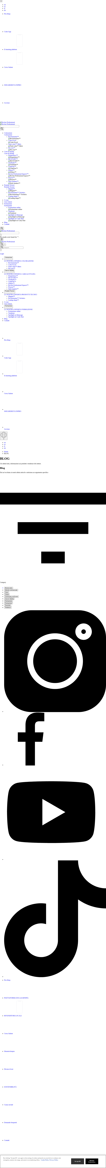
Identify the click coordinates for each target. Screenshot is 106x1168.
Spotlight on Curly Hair (16, 219)
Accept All (78, 1161)
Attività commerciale (11, 590)
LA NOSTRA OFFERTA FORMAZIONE (18, 309)
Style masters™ (13, 181)
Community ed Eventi (11, 596)
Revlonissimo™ (13, 137)
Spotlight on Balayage (15, 215)
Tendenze (11, 211)
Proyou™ (11, 178)
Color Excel (12, 140)
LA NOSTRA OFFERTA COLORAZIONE (19, 261)
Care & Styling (9, 153)
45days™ (11, 170)
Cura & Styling (9, 599)
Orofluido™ (12, 163)
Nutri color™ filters (14, 144)
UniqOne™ (12, 166)
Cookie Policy (45, 1160)
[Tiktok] (55, 919)
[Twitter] (55, 813)
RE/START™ (13, 159)
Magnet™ (11, 189)
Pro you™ (11, 148)
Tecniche (7, 605)
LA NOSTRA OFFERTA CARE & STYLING (19, 274)
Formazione (8, 205)
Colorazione (8, 135)
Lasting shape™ (13, 196)
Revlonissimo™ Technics (16, 192)
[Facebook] (55, 739)
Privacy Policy (53, 1160)
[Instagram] (55, 661)
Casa (6, 592)
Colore (7, 594)
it (1, 1)
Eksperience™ (13, 155)
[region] (53, 1161)
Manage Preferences (91, 1161)
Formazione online (14, 207)
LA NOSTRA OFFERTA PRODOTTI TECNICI (20, 294)
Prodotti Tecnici (9, 187)
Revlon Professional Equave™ (18, 174)
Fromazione (8, 603)
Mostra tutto (8, 588)
